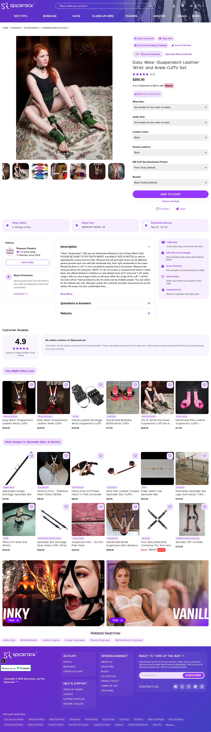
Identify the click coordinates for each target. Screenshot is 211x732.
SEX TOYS (20, 16)
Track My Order (73, 689)
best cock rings (35, 725)
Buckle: (137, 177)
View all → (170, 725)
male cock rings (156, 719)
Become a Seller (73, 704)
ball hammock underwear (129, 640)
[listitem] (53, 593)
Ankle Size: (139, 117)
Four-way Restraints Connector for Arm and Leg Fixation (156, 545)
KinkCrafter (111, 416)
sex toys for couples (78, 725)
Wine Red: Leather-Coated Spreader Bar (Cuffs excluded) (122, 494)
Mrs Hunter (146, 538)
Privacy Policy (110, 681)
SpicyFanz (107, 690)
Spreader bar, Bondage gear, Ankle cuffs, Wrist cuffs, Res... (51, 545)
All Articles (108, 676)
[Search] (150, 6)
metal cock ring (56, 719)
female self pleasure (138, 725)
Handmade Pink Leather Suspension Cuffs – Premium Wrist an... (190, 423)
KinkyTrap (180, 487)
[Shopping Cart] (182, 6)
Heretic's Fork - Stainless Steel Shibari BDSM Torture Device (52, 494)
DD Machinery (78, 487)
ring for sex (108, 719)
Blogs (105, 671)
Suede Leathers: (142, 147)
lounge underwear (75, 640)
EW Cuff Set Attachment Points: (150, 162)
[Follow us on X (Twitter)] (188, 686)
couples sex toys (102, 725)
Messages (69, 666)
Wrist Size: (139, 101)
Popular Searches (14, 714)
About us (106, 662)
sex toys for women (14, 719)
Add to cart (170, 194)
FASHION (131, 16)
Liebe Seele (112, 487)
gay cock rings (176, 719)
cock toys (124, 719)
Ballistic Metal (8, 487)
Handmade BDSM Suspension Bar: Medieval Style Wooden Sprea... (122, 545)
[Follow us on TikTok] (202, 686)
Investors (107, 666)
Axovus (75, 416)
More (196, 16)
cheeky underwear (100, 640)
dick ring (138, 719)
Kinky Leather (182, 416)
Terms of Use (109, 686)
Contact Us (148, 686)
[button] (120, 98)
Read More (66, 294)
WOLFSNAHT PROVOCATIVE (49, 538)
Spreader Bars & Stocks (55, 28)
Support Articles (74, 699)
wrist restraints (28, 640)
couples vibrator (55, 725)
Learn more (19, 294)
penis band (75, 719)
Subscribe (193, 675)
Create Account (73, 671)
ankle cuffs (9, 640)
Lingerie (159, 16)
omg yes (157, 725)
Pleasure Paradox (150, 54)
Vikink (144, 487)
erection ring (91, 719)
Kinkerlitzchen (112, 538)
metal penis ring (36, 719)
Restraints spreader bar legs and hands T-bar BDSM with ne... (191, 494)
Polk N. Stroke (78, 538)
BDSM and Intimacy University (188, 538)
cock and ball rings (14, 725)
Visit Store (27, 262)
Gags (76, 16)
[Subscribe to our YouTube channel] (195, 686)
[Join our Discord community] (175, 686)
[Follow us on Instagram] (182, 686)
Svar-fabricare (43, 487)
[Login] (174, 6)
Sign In (67, 662)
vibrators (119, 725)
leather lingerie (50, 640)
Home (5, 28)
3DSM (5, 538)
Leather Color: (141, 132)
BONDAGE (50, 16)
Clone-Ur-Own (103, 16)
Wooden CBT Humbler (189, 542)
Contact (68, 694)
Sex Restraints (31, 28)
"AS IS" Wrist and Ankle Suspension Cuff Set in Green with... (155, 423)
